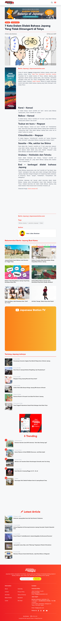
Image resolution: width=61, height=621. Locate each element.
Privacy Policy (21, 591)
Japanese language (33, 223)
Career (6, 600)
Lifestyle (7, 22)
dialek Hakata (36, 81)
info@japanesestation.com (41, 594)
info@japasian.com (39, 607)
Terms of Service (22, 594)
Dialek (41, 223)
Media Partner (8, 597)
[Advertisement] (37, 201)
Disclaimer (20, 597)
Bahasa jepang (22, 223)
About (6, 588)
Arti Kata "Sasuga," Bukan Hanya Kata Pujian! (43, 301)
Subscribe (37, 578)
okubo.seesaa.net (32, 188)
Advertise (7, 594)
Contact (7, 591)
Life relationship (15, 22)
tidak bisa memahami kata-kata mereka (44, 74)
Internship (20, 588)
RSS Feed (20, 600)
